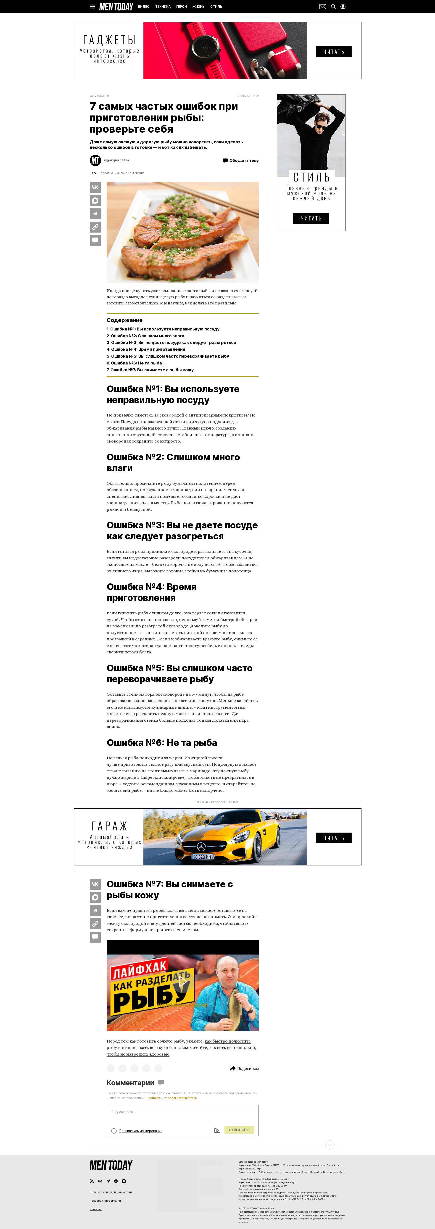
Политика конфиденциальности (111, 1192)
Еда (92, 95)
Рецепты (103, 95)
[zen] (116, 1181)
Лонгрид (121, 173)
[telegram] (108, 1181)
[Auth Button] (342, 6)
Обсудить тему (244, 160)
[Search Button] (333, 6)
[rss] (92, 1181)
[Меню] (92, 6)
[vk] (100, 1181)
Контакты (96, 1209)
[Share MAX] (95, 200)
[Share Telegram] (95, 213)
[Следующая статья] (217, 1145)
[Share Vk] (95, 187)
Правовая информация (105, 1200)
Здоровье (106, 173)
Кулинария (137, 173)
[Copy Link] (95, 227)
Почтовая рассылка (322, 6)
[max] (124, 1181)
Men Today (116, 7)
